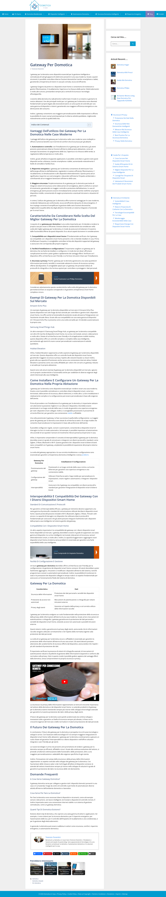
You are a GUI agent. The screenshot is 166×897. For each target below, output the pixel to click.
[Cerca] (133, 43)
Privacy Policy (61, 894)
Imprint (118, 894)
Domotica (35, 879)
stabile (70, 413)
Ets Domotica (36, 883)
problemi (85, 455)
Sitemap (124, 894)
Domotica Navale (37, 881)
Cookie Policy (72, 894)
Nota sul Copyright (84, 894)
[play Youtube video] (64, 681)
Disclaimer (110, 894)
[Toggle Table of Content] (88, 124)
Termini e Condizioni (99, 894)
